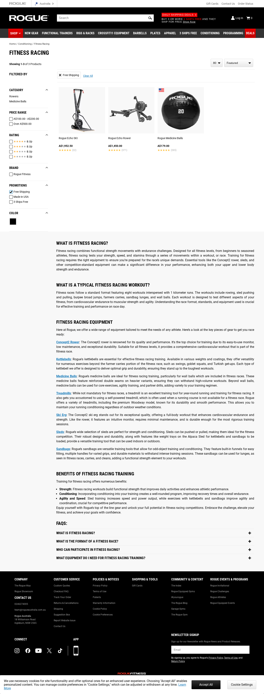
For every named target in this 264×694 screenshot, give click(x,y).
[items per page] (217, 63)
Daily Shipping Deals (177, 15)
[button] (150, 18)
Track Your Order (62, 597)
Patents (97, 597)
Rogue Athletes (218, 597)
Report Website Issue (64, 620)
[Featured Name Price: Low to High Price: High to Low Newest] (238, 63)
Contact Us (228, 3)
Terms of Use (99, 591)
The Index (176, 585)
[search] (105, 18)
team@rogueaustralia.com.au (30, 609)
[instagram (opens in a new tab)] (17, 650)
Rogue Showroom (23, 591)
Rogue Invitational (219, 585)
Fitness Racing (41, 44)
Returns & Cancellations (66, 603)
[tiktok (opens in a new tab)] (60, 650)
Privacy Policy (100, 585)
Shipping (58, 609)
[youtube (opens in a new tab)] (38, 650)
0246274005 (21, 604)
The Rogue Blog (179, 603)
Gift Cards (212, 3)
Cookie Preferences (103, 614)
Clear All (88, 75)
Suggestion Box (62, 614)
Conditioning (25, 44)
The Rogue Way (22, 585)
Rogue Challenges (219, 591)
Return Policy (178, 661)
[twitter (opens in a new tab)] (49, 650)
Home (12, 44)
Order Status (245, 3)
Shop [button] (14, 33)
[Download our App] (76, 650)
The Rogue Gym (179, 614)
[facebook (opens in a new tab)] (28, 650)
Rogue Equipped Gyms (183, 591)
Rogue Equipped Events (222, 603)
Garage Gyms (178, 609)
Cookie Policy (100, 609)
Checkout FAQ (61, 591)
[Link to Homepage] (29, 18)
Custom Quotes (62, 585)
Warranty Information (104, 603)
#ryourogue (177, 597)
